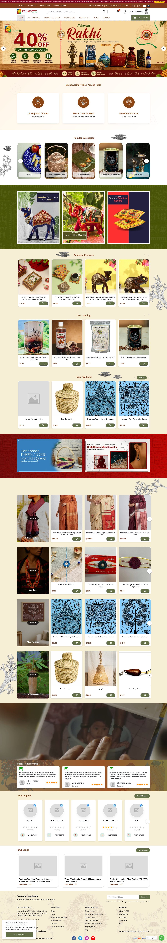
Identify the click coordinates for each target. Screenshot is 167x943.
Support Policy (90, 917)
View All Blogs (143, 850)
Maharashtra (83, 821)
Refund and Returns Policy (94, 914)
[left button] (3, 48)
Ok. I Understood (19, 935)
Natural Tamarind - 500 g (33, 419)
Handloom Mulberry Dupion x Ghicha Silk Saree (135, 534)
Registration (138, 11)
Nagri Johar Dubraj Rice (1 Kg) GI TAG (100, 357)
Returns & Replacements (93, 923)
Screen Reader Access (113, 5)
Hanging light (100, 689)
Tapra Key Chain (135, 689)
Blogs (96, 18)
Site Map (126, 5)
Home (21, 18)
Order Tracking (45, 5)
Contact (106, 18)
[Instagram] (87, 938)
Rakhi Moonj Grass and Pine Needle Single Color (135, 586)
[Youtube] (93, 938)
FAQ (120, 923)
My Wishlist (123, 917)
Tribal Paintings (56, 920)
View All (141, 377)
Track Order (123, 920)
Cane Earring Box (67, 419)
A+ (139, 5)
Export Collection (52, 18)
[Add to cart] (43, 303)
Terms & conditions (91, 920)
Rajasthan (30, 821)
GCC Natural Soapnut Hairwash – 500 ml (67, 358)
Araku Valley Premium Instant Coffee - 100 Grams (33, 358)
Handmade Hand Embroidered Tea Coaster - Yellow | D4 (67, 298)
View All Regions (142, 796)
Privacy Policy (90, 911)
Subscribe (144, 897)
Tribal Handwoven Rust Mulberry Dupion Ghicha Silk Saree (66, 534)
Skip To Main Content (96, 5)
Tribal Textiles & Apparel (59, 917)
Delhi (137, 821)
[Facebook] (74, 938)
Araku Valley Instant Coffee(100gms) (134, 357)
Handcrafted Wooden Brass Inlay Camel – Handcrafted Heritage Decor (100, 298)
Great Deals (84, 18)
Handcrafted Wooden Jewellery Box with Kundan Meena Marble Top (33, 298)
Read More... (24, 884)
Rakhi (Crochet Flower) (66, 585)
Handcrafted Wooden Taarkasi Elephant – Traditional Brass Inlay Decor (134, 298)
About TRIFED (124, 911)
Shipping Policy (90, 926)
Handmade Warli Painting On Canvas (100, 419)
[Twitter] (80, 938)
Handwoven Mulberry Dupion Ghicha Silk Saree (100, 534)
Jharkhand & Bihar (110, 821)
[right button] (163, 48)
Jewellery (54, 923)
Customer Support (59, 5)
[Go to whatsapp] (161, 938)
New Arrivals (69, 18)
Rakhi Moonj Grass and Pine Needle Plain (101, 586)
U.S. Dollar (31, 5)
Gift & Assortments (57, 926)
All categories (33, 18)
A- (132, 5)
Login (131, 11)
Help (86, 930)
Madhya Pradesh (56, 821)
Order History (123, 914)
